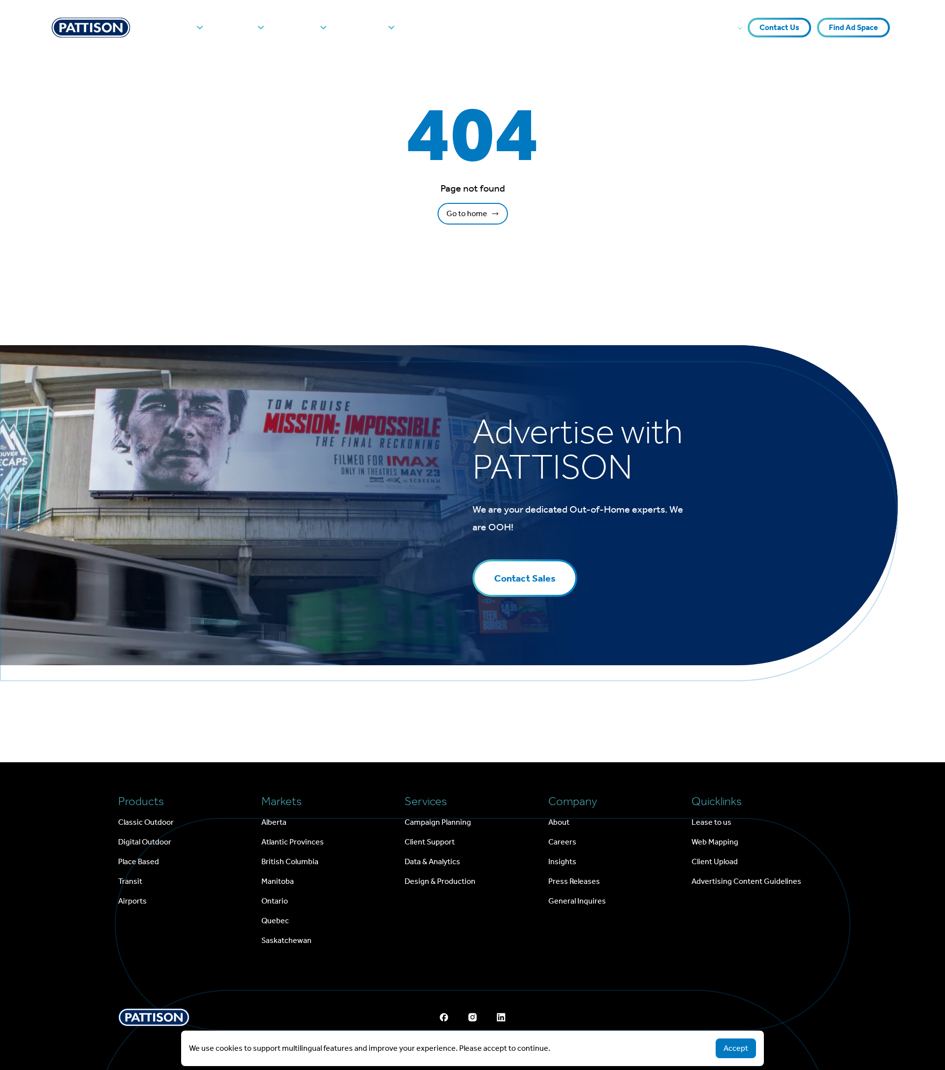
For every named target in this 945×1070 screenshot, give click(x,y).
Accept (736, 1048)
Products (174, 27)
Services (298, 27)
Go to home (466, 213)
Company (363, 27)
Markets (237, 27)
